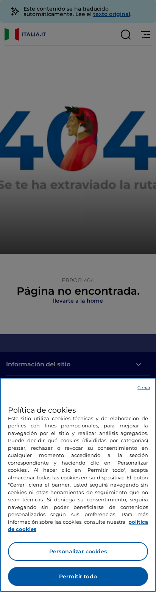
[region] (78, 485)
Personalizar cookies (78, 551)
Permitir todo (78, 576)
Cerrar (143, 387)
